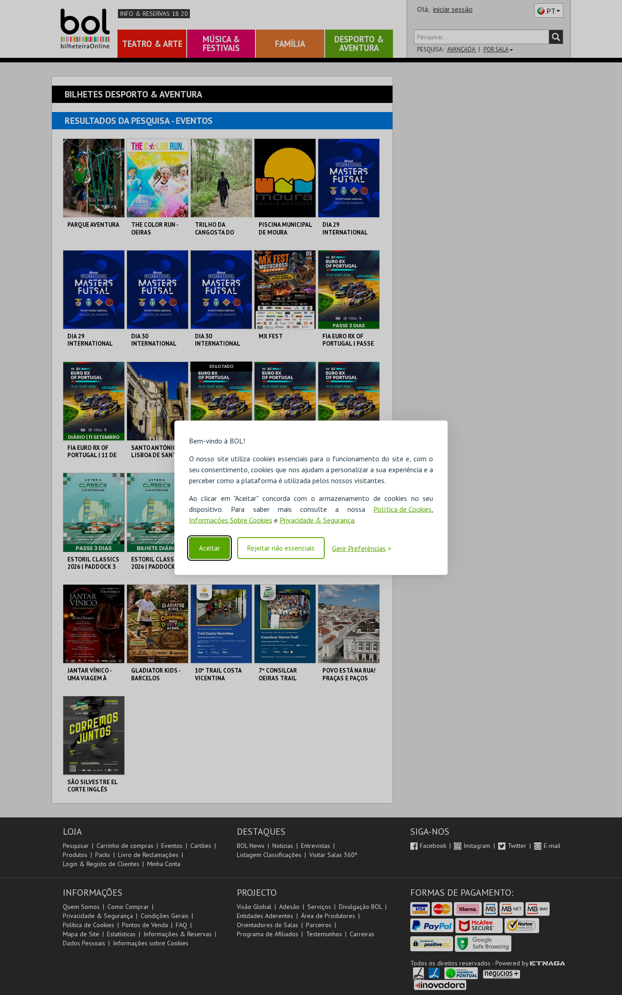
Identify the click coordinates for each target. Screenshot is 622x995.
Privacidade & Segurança (317, 519)
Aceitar (209, 548)
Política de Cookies (402, 508)
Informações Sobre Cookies (230, 519)
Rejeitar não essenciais (281, 548)
